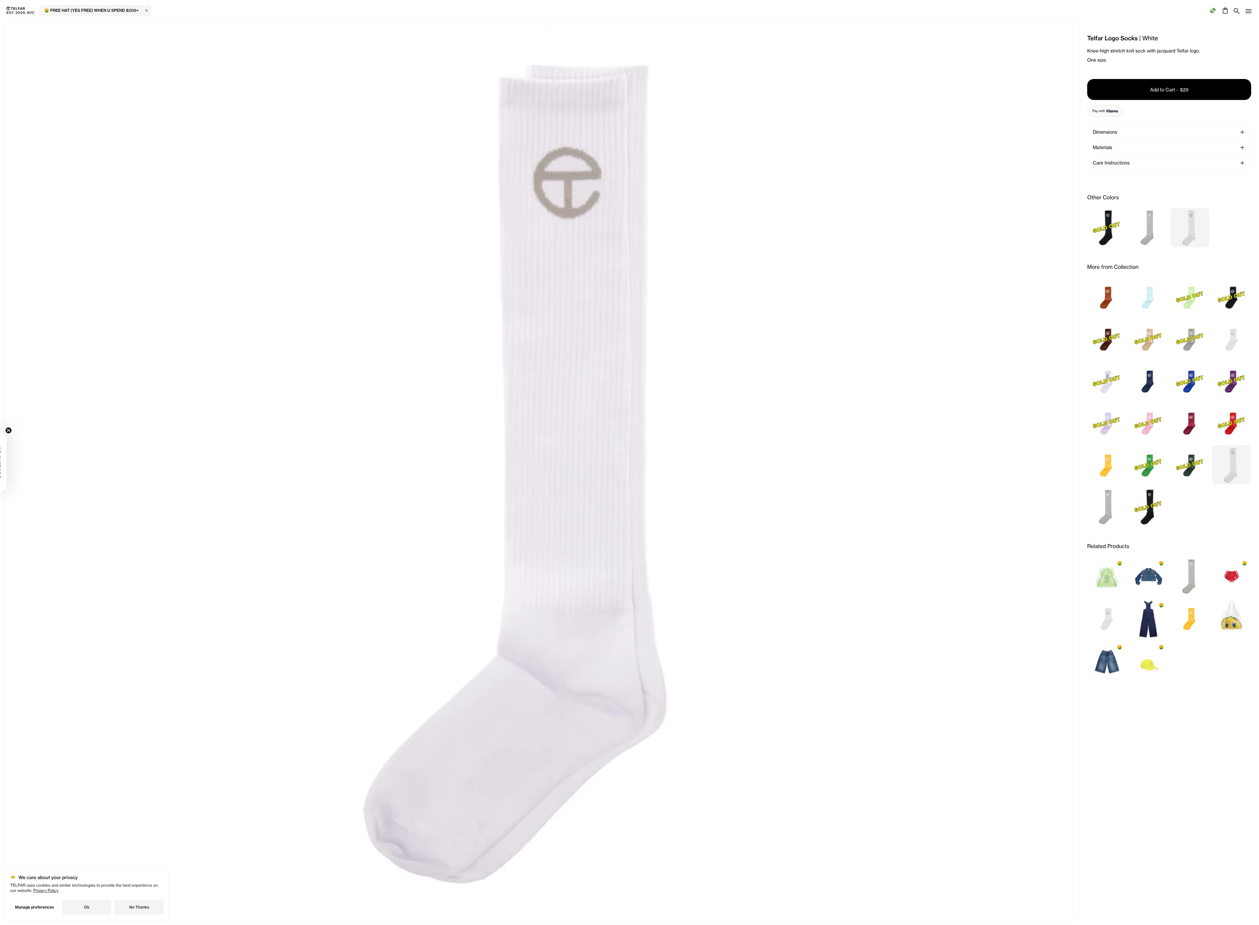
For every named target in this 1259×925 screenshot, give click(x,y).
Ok (87, 907)
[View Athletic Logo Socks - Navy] (1148, 381)
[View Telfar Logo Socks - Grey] (1148, 227)
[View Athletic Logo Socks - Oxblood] (1189, 423)
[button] (1242, 132)
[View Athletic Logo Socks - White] (1231, 339)
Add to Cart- (1169, 89)
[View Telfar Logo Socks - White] (1189, 227)
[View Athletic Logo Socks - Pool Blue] (1148, 297)
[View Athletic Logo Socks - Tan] (1106, 297)
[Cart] (1224, 10)
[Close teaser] (25, 430)
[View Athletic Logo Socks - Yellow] (1106, 464)
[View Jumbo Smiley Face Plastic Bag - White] (1231, 618)
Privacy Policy (46, 890)
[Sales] (1213, 11)
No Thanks (139, 907)
